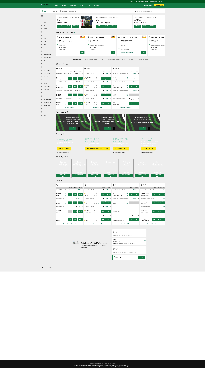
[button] (60, 26)
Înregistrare (159, 5)
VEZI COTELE (64, 149)
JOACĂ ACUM (148, 149)
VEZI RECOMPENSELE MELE (97, 149)
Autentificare (148, 5)
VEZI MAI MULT (121, 149)
